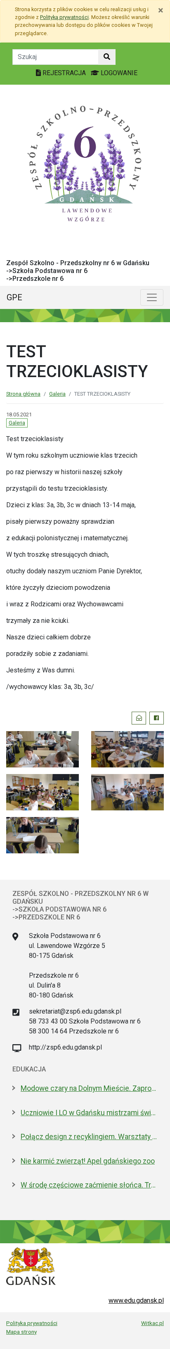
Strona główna (23, 394)
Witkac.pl (152, 1323)
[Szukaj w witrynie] (107, 57)
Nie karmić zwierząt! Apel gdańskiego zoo (88, 1161)
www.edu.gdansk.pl (136, 1300)
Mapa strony (21, 1331)
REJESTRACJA (64, 73)
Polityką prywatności (64, 17)
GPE (14, 297)
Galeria (57, 394)
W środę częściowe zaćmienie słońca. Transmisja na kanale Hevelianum (89, 1185)
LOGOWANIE (118, 73)
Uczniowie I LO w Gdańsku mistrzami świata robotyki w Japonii (89, 1113)
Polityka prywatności (31, 1323)
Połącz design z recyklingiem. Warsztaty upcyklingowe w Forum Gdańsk (89, 1137)
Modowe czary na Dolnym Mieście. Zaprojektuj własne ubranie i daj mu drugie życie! (89, 1088)
